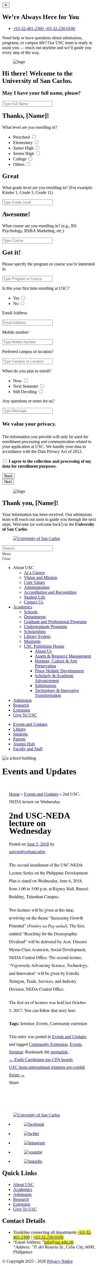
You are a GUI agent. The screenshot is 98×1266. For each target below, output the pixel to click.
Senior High (24, 153)
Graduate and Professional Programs (55, 621)
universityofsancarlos (27, 851)
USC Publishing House (44, 646)
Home (14, 794)
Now (18, 380)
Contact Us (33, 602)
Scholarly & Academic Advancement (54, 678)
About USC (23, 1184)
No (16, 303)
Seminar (16, 1052)
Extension (21, 710)
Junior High (24, 148)
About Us (43, 651)
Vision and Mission (40, 577)
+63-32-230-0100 (60, 28)
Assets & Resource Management (63, 656)
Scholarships (35, 631)
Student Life (34, 597)
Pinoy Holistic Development (59, 670)
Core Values (34, 582)
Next (8, 482)
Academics (22, 607)
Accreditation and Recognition (50, 592)
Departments (35, 616)
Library (19, 729)
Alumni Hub (24, 744)
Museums (32, 641)
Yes (16, 298)
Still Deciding (25, 391)
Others (19, 164)
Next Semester (25, 386)
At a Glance (34, 572)
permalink (59, 1052)
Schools (31, 612)
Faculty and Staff (27, 749)
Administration (37, 587)
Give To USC (25, 715)
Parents (19, 739)
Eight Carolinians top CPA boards (41, 1059)
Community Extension (48, 1044)
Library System (37, 636)
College (20, 159)
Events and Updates (30, 724)
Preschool (22, 137)
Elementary (23, 142)
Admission (22, 700)
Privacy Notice (60, 1261)
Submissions (45, 685)
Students (20, 734)
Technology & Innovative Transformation (57, 693)
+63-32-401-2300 (29, 28)
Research (21, 705)
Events (75, 1044)
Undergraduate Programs (45, 626)
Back (8, 476)
